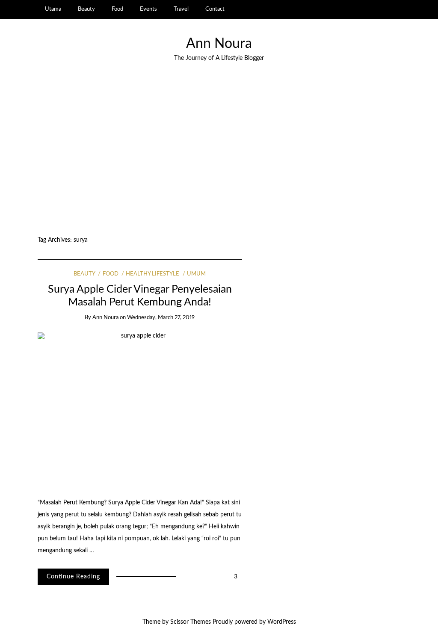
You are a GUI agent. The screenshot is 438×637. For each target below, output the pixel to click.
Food (117, 9)
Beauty (86, 9)
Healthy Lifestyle (152, 274)
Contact (215, 9)
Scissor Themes (190, 622)
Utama (53, 9)
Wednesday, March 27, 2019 (161, 317)
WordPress (281, 622)
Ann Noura (219, 43)
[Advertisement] (219, 150)
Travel (181, 9)
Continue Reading (73, 577)
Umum (196, 274)
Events (148, 9)
